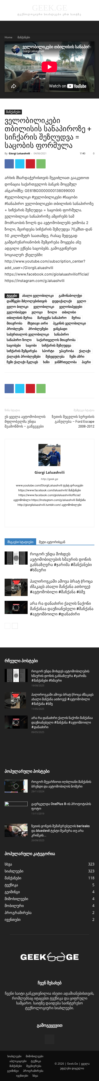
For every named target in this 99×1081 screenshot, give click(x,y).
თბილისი (69, 312)
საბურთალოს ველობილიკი (28, 334)
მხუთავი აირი (37, 323)
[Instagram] (25, 512)
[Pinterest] (30, 163)
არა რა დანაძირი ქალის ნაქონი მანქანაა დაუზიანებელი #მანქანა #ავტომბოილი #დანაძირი (61, 608)
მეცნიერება (33, 1066)
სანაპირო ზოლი (19, 340)
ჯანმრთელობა (66, 362)
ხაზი (46, 362)
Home (8, 37)
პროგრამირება (33, 1071)
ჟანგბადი (60, 329)
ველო (81, 301)
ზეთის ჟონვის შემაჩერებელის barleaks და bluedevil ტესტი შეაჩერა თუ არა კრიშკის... (60, 830)
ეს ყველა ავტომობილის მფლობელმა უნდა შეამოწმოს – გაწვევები (25, 421)
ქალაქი (84, 351)
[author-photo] (49, 466)
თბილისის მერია (19, 318)
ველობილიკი (43, 306)
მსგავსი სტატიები (20, 542)
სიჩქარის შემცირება (22, 351)
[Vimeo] (54, 520)
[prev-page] (7, 626)
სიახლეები (14, 1056)
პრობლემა (15, 329)
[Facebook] (9, 163)
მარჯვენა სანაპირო (52, 318)
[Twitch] (35, 520)
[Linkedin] (35, 512)
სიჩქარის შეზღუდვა (56, 345)
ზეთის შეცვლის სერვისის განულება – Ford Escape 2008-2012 (73, 421)
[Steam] (74, 512)
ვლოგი (37, 312)
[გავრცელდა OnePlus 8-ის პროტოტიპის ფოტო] (16, 810)
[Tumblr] (83, 512)
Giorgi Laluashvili (19, 153)
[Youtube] (64, 520)
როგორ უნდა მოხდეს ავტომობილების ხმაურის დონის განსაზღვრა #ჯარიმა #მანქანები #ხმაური (60, 675)
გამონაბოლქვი (70, 295)
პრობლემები (38, 329)
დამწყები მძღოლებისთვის (27, 301)
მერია (76, 318)
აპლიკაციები (17, 1061)
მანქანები (23, 37)
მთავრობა (14, 323)
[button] (7, 27)
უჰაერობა (66, 351)
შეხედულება (55, 356)
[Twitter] (19, 163)
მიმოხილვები (34, 1056)
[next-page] (15, 626)
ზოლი (52, 312)
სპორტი (48, 351)
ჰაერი (86, 362)
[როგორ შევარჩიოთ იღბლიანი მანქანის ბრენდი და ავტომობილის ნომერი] (16, 785)
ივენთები (22, 1076)
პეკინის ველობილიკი (69, 323)
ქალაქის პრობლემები (24, 356)
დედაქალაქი (62, 301)
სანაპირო (61, 334)
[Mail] (45, 512)
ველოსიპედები (70, 306)
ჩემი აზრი (77, 356)
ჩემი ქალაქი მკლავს (22, 362)
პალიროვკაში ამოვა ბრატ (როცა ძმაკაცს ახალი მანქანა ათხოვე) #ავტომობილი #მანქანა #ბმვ (61, 586)
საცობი (31, 345)
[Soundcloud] (64, 512)
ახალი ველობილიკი (38, 295)
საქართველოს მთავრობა (56, 340)
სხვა (35, 1076)
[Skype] (54, 512)
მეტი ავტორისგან (52, 542)
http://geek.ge (49, 479)
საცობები (14, 345)
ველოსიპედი (16, 312)
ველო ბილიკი (17, 306)
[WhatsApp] (41, 163)
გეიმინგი (13, 1071)
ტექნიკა (36, 1061)
